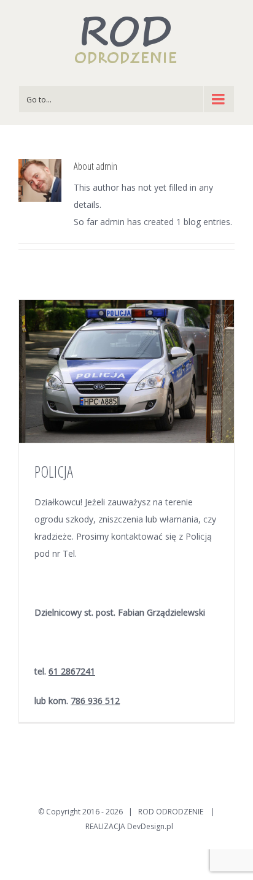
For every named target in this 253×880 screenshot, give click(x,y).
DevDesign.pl (150, 826)
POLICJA (53, 471)
